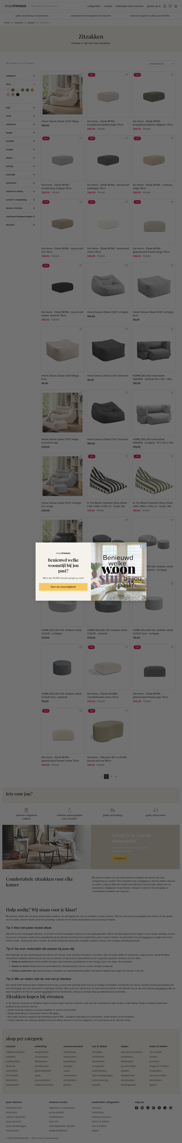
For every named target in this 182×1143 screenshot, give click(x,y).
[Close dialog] (142, 546)
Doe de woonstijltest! (63, 587)
